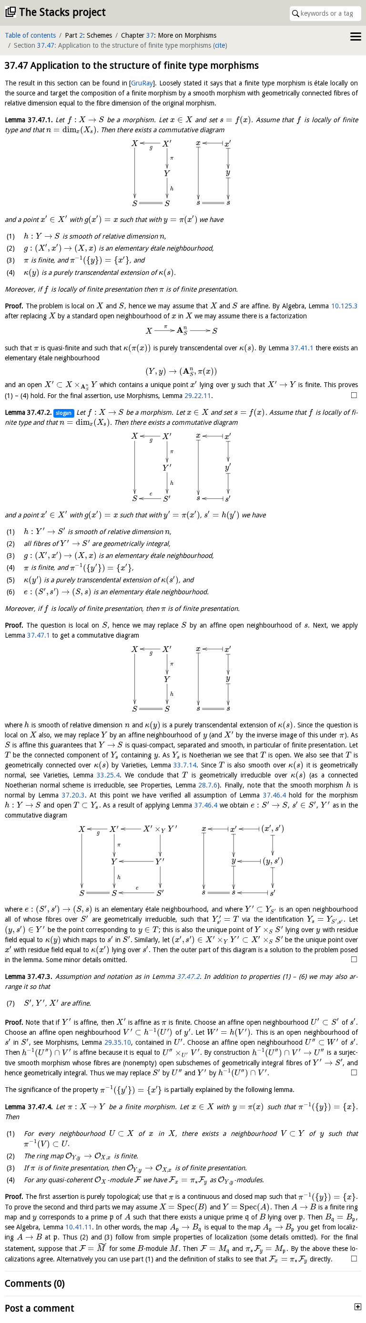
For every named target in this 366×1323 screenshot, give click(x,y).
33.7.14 (184, 765)
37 (150, 35)
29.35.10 (117, 1042)
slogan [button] (63, 413)
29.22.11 (197, 395)
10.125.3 (344, 306)
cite (220, 45)
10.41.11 (78, 1227)
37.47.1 (38, 635)
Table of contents (30, 35)
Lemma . (29, 120)
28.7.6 (207, 785)
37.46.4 (274, 795)
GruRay (142, 83)
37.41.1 (302, 348)
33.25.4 (108, 775)
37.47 (45, 45)
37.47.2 (188, 976)
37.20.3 (73, 795)
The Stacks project (62, 12)
